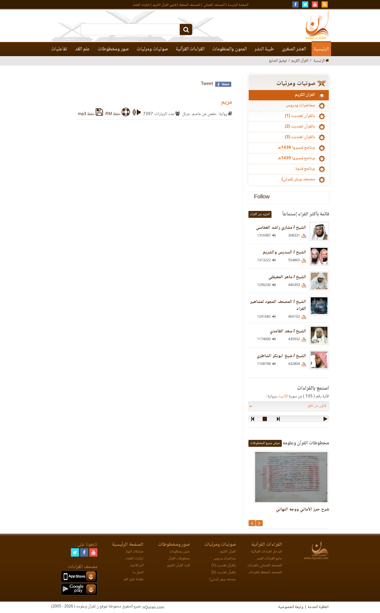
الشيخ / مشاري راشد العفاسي (281, 227)
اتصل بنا (138, 572)
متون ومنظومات (179, 552)
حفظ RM (113, 114)
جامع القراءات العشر (269, 559)
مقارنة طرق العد (133, 579)
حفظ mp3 (87, 114)
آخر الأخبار (137, 566)
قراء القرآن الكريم (178, 566)
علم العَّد (82, 49)
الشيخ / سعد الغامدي (288, 331)
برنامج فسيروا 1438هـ (296, 147)
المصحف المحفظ (189, 5)
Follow (262, 197)
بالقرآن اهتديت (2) (300, 126)
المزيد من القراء (260, 214)
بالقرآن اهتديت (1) (300, 116)
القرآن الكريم (305, 95)
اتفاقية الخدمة (318, 607)
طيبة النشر (264, 49)
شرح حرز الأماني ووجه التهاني (302, 509)
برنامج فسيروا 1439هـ (296, 158)
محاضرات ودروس (300, 105)
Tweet (207, 84)
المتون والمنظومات (229, 49)
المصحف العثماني (214, 5)
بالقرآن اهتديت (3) (300, 137)
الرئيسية (321, 49)
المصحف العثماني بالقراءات (264, 566)
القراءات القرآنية (190, 49)
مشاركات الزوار (134, 552)
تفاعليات (59, 49)
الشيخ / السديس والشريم (284, 252)
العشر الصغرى (294, 49)
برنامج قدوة (305, 169)
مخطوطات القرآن (179, 559)
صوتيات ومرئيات (152, 49)
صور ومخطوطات (113, 49)
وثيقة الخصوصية (290, 607)
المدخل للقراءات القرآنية (266, 552)
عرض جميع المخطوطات (265, 443)
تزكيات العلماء (141, 5)
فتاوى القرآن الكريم (164, 5)
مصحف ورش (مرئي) (298, 179)
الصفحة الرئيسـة (238, 5)
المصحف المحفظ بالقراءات (265, 572)
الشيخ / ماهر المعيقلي (287, 277)
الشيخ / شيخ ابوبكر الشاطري (281, 356)
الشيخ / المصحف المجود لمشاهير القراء (278, 305)
